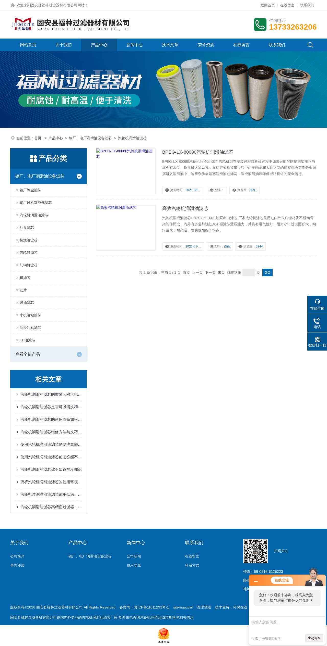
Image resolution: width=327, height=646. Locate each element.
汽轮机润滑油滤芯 (132, 138)
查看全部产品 (27, 354)
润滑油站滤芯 (30, 328)
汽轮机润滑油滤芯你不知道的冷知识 (51, 469)
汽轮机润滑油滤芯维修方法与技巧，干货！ (51, 432)
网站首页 (28, 45)
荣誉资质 (206, 45)
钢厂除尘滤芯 (30, 190)
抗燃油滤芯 (29, 240)
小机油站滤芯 (30, 315)
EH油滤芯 (27, 340)
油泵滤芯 (27, 228)
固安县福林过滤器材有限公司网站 (58, 5)
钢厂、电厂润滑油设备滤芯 (90, 138)
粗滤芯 (25, 278)
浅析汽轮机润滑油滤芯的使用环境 (49, 482)
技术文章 (170, 45)
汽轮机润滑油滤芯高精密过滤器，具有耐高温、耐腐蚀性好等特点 (51, 507)
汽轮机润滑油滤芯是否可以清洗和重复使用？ (51, 407)
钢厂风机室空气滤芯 (36, 203)
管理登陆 (204, 607)
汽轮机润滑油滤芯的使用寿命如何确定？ (51, 419)
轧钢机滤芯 (29, 265)
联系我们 (307, 5)
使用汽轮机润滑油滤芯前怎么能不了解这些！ (51, 457)
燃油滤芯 (27, 303)
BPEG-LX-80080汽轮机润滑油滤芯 (197, 152)
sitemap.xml (183, 607)
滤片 (23, 290)
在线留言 (287, 5)
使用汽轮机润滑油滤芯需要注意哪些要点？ (51, 444)
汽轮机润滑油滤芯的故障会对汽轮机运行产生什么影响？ (51, 394)
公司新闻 (134, 556)
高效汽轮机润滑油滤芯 (185, 208)
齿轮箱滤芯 (29, 253)
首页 (38, 138)
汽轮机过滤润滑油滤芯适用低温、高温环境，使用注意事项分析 (51, 494)
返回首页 (268, 5)
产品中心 (99, 45)
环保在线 (240, 607)
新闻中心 (134, 45)
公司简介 (17, 556)
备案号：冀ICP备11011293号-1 (144, 607)
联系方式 (192, 565)
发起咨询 (314, 638)
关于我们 (63, 45)
